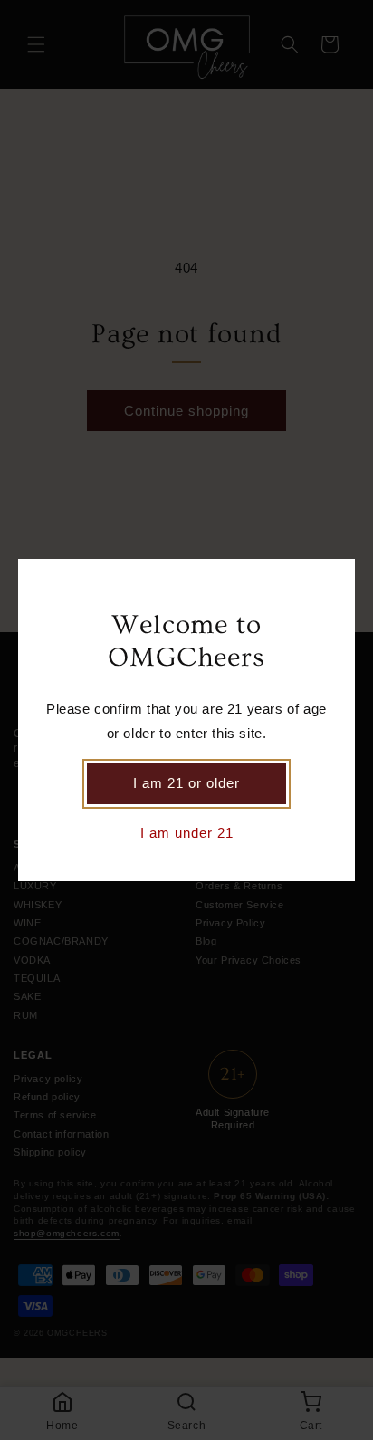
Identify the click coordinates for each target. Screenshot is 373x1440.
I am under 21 (187, 832)
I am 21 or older (186, 783)
